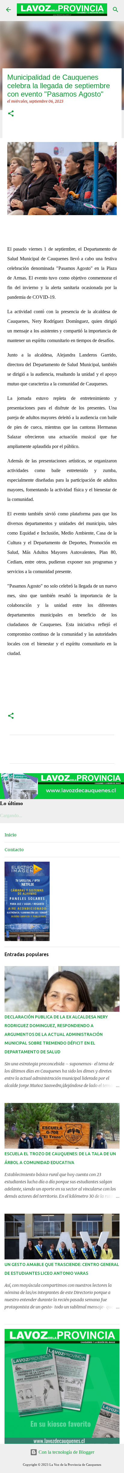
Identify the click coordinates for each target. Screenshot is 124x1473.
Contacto (14, 849)
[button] (10, 114)
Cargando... (11, 815)
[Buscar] (115, 9)
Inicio (11, 835)
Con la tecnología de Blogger (65, 1452)
